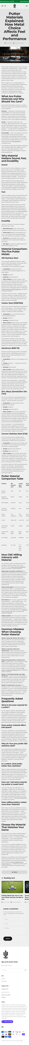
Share (15, 872)
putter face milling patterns (18, 567)
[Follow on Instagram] (2, 1027)
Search (3, 978)
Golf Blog (3, 981)
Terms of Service (20, 913)
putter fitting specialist (21, 797)
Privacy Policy (11, 913)
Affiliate (3, 997)
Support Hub (4, 988)
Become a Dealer (5, 994)
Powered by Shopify (18, 1040)
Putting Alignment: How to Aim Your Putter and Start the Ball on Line (12, 897)
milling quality (16, 141)
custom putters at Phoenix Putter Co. (11, 289)
